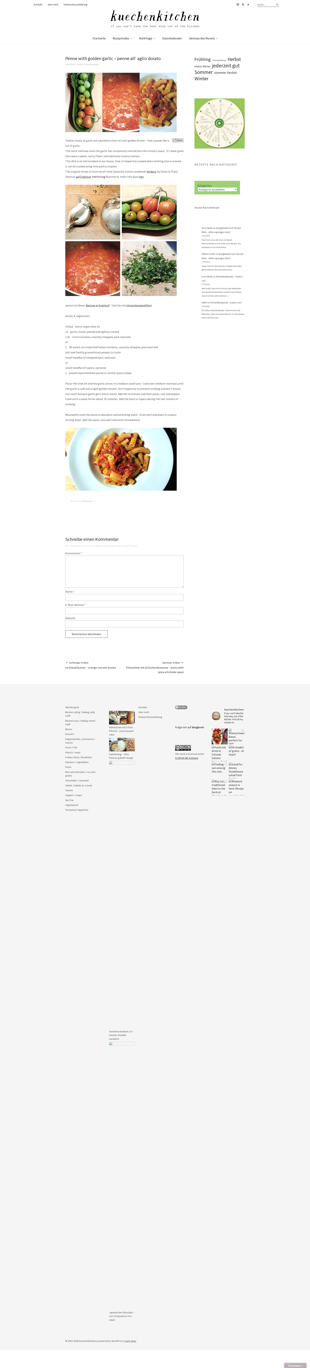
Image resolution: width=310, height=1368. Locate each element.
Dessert (69, 734)
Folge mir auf (189, 727)
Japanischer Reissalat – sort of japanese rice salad (121, 1316)
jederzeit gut (87, 501)
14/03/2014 (70, 64)
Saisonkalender (172, 38)
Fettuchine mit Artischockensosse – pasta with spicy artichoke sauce (155, 667)
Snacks (69, 790)
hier (141, 176)
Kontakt (38, 4)
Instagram (237, 4)
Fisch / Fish (71, 747)
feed (243, 4)
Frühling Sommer (219, 60)
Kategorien (204, 185)
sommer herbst (225, 72)
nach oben (130, 1341)
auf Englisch (83, 176)
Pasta (68, 767)
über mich (53, 4)
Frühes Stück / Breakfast (78, 757)
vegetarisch (71, 805)
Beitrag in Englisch (97, 305)
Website (70, 618)
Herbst (234, 59)
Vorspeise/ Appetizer (76, 809)
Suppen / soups (73, 795)
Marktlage (145, 38)
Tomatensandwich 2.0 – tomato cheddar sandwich (121, 1035)
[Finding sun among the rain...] (220, 770)
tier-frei (69, 800)
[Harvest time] (220, 736)
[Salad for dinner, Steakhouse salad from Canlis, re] (237, 770)
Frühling (202, 59)
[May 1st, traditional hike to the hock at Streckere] (220, 787)
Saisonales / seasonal (77, 780)
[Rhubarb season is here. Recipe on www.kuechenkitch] (237, 787)
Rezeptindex (121, 38)
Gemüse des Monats (202, 38)
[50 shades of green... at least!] (237, 753)
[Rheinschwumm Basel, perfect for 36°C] (237, 736)
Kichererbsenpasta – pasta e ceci (226, 302)
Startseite (99, 38)
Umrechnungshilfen (138, 305)
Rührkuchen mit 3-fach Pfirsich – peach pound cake (121, 731)
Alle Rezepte (72, 707)
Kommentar (73, 553)
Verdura (151, 171)
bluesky (248, 4)
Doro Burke (207, 228)
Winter (201, 78)
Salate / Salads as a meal (78, 785)
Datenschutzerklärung (75, 4)
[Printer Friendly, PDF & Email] (178, 140)
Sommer (203, 72)
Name (69, 591)
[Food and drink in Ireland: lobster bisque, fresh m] (220, 753)
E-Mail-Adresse (75, 605)
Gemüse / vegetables (77, 762)
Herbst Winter (202, 66)
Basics (68, 729)
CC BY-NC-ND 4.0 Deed (186, 758)
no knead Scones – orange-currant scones (90, 665)
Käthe (204, 302)
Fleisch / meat (72, 752)
